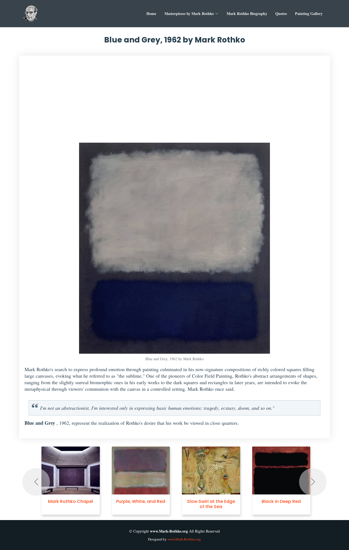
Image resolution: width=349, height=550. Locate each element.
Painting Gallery (309, 13)
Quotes (281, 13)
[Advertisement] (177, 102)
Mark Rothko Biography (247, 13)
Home (151, 13)
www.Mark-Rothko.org (184, 539)
